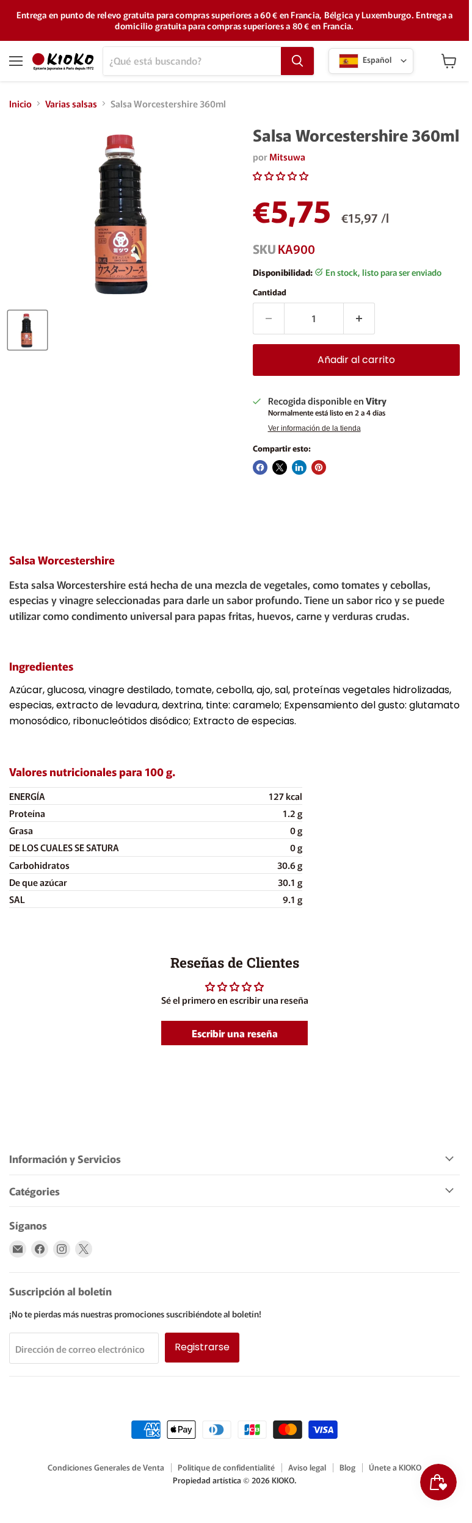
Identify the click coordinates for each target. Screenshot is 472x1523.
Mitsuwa (287, 156)
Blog (347, 1467)
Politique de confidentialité (226, 1467)
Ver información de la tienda (314, 428)
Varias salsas (71, 103)
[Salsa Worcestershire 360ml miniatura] (27, 330)
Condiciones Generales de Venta (106, 1467)
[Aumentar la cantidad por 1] (359, 318)
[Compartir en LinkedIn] (299, 467)
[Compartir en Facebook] (260, 467)
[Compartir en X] (279, 467)
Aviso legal (307, 1467)
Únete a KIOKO (395, 1467)
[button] (280, 175)
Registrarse (202, 1347)
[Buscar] (297, 61)
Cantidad (269, 292)
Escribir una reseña (235, 1033)
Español (376, 59)
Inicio (20, 103)
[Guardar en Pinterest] (318, 467)
